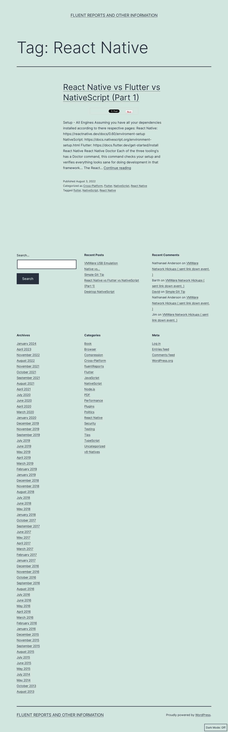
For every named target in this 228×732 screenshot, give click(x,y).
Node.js (89, 389)
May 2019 (23, 452)
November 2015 (28, 640)
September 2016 (28, 583)
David (156, 291)
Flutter (108, 185)
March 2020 (25, 412)
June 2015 (24, 663)
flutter (77, 190)
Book (88, 343)
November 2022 (28, 355)
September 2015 (28, 646)
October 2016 (26, 577)
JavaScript (91, 378)
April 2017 (24, 543)
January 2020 (26, 417)
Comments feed (163, 355)
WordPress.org (162, 360)
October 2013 (26, 686)
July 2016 (23, 594)
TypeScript (92, 440)
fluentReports (94, 366)
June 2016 (24, 600)
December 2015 (28, 634)
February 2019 (27, 469)
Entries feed (160, 349)
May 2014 (24, 680)
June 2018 (24, 503)
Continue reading (117, 168)
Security (90, 423)
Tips (87, 435)
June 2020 (24, 400)
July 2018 (23, 497)
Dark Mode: (213, 727)
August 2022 (26, 360)
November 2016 (28, 571)
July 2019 (23, 440)
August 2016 (25, 589)
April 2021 (24, 389)
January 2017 (26, 560)
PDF (87, 395)
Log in (156, 343)
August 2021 (25, 383)
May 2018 (23, 509)
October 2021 (26, 372)
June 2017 (24, 532)
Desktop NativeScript (99, 291)
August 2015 (25, 651)
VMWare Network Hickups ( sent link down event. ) (181, 268)
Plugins (89, 406)
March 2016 (25, 617)
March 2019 (25, 463)
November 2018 (28, 486)
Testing (89, 429)
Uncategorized (94, 446)
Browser (90, 349)
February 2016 (27, 623)
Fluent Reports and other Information (114, 15)
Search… (23, 255)
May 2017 (23, 537)
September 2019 (28, 435)
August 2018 (25, 492)
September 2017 (28, 526)
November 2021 (28, 366)
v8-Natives (92, 452)
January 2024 (26, 343)
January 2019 (26, 474)
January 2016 (26, 629)
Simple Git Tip (94, 274)
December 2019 (28, 423)
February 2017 (27, 554)
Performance (93, 400)
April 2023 (24, 349)
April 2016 (24, 611)
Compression (93, 355)
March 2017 (25, 549)
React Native (139, 185)
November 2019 (28, 429)
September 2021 (28, 378)
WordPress (202, 715)
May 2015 (23, 668)
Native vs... (92, 269)
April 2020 (24, 406)
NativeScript (121, 185)
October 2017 (26, 520)
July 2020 (24, 395)
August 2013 (25, 691)
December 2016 (28, 566)
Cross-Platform (93, 185)
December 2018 (28, 480)
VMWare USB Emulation (101, 263)
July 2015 (23, 657)
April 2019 (24, 457)
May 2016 (23, 606)
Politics (89, 412)
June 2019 (24, 446)
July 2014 (23, 674)
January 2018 (26, 514)
